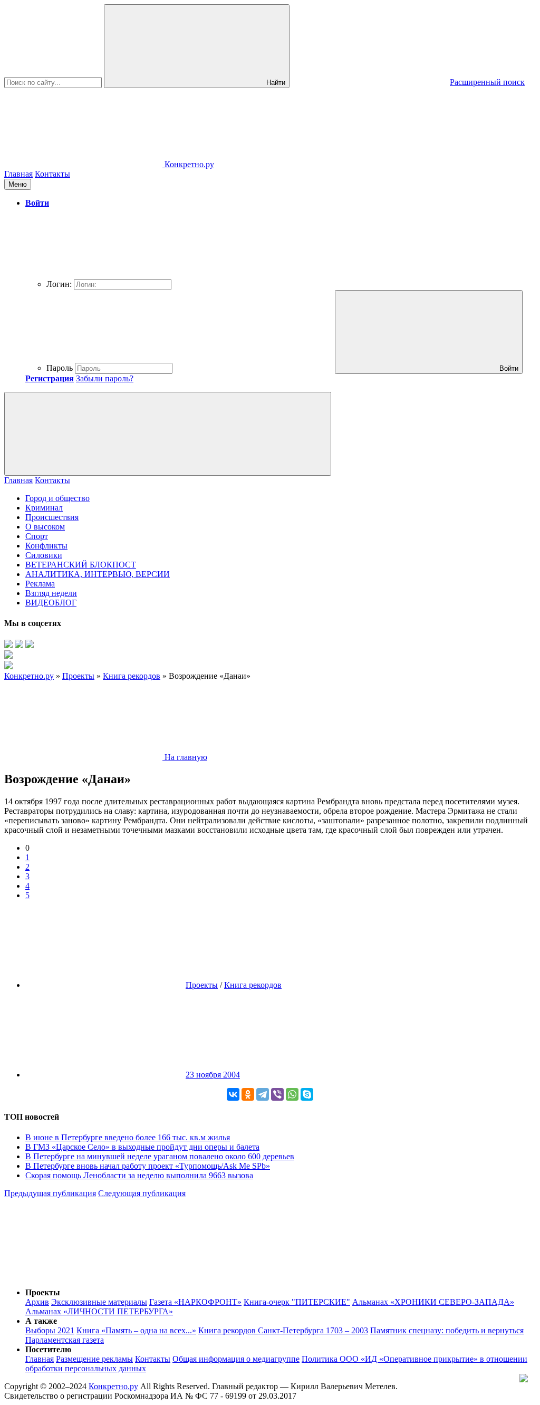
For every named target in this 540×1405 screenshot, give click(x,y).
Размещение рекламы (94, 1358)
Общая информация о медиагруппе (236, 1358)
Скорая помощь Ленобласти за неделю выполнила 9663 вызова (139, 1175)
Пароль (59, 367)
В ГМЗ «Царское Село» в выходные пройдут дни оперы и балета (142, 1146)
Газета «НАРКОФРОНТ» (195, 1301)
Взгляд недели (51, 593)
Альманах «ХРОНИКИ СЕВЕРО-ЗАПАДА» (433, 1301)
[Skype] (307, 1094)
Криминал (44, 507)
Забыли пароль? (104, 378)
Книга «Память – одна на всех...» (136, 1330)
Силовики (43, 555)
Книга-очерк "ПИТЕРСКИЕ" (297, 1301)
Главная (18, 173)
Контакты (52, 173)
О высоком (45, 526)
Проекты (202, 984)
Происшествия (52, 517)
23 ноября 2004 (213, 1074)
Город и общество (57, 498)
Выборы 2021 (49, 1330)
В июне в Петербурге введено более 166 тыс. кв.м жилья (127, 1137)
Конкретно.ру (113, 1386)
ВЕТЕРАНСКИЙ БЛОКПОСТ (80, 564)
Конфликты (46, 545)
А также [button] (41, 1320)
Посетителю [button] (48, 1349)
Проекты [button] (42, 1292)
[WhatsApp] (292, 1094)
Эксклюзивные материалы (99, 1301)
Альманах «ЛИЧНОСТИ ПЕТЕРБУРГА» (99, 1311)
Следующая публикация (142, 1193)
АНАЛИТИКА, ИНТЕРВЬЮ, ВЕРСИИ (97, 574)
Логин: (59, 284)
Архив (37, 1301)
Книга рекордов (253, 984)
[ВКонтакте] (233, 1094)
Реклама (40, 583)
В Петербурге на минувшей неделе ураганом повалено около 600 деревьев (159, 1156)
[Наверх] (83, 1274)
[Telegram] (262, 1094)
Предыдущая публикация (50, 1193)
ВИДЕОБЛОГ (50, 602)
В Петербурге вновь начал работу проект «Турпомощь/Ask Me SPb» (147, 1165)
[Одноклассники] (248, 1094)
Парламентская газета (64, 1339)
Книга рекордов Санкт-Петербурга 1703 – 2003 (283, 1330)
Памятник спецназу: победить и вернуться (447, 1330)
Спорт (36, 536)
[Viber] (277, 1094)
